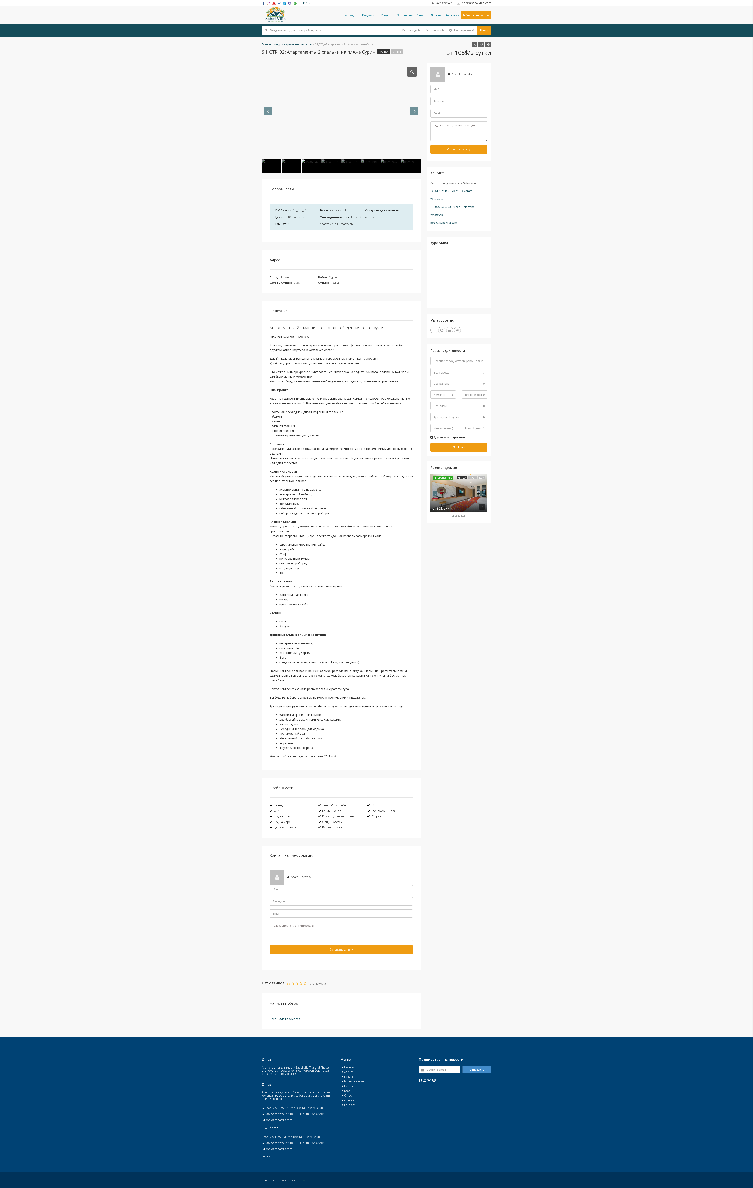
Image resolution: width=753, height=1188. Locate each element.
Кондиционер (331, 811)
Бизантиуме (302, 1180)
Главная (349, 1067)
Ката (481, 477)
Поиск (484, 30)
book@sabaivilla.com (443, 222)
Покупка (368, 15)
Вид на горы (282, 816)
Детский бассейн (334, 805)
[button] (306, 3)
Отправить (476, 1069)
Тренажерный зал (383, 811)
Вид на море (282, 822)
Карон (472, 477)
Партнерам (405, 15)
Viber (455, 191)
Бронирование (354, 1081)
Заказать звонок (477, 15)
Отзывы (436, 15)
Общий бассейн (333, 822)
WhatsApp (436, 199)
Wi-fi (276, 811)
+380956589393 (440, 207)
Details (266, 1156)
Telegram (466, 191)
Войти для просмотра (285, 1019)
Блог (347, 1091)
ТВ (372, 805)
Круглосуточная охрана (338, 816)
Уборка (376, 816)
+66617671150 (439, 191)
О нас (420, 15)
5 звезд (279, 805)
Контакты (452, 15)
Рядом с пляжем (333, 827)
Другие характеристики (449, 437)
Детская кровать (285, 827)
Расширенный (463, 30)
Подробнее (269, 1127)
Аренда (350, 15)
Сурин (397, 51)
